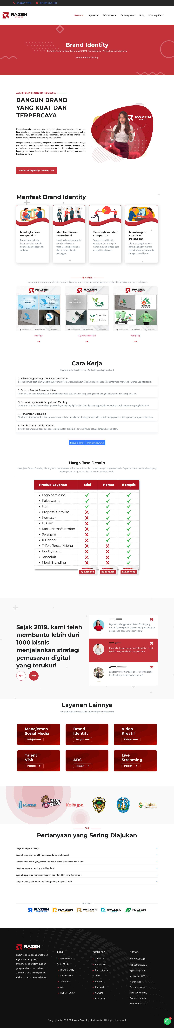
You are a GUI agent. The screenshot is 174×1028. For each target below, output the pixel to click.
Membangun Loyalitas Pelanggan (137, 235)
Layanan (92, 15)
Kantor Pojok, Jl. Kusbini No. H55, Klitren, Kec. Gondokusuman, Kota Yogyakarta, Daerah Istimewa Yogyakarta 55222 (139, 987)
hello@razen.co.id (48, 2)
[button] (87, 848)
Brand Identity (67, 969)
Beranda (78, 15)
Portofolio (100, 987)
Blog (141, 15)
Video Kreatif (66, 975)
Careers (99, 992)
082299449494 (24, 2)
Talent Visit (65, 981)
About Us (99, 958)
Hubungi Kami (156, 15)
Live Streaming (67, 992)
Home (79, 57)
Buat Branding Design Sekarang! (34, 170)
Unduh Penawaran (95, 442)
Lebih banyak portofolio (84, 353)
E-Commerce (109, 15)
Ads (62, 987)
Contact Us (100, 964)
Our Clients (100, 998)
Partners (99, 981)
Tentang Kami (128, 15)
